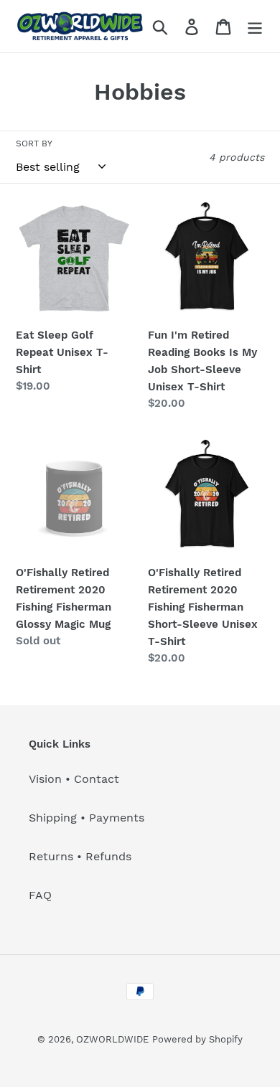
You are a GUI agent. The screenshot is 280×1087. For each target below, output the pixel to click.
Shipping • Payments (86, 817)
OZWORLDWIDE (112, 1039)
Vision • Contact (74, 779)
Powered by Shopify (197, 1039)
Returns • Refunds (80, 856)
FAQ (40, 895)
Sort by (34, 143)
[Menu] (255, 26)
